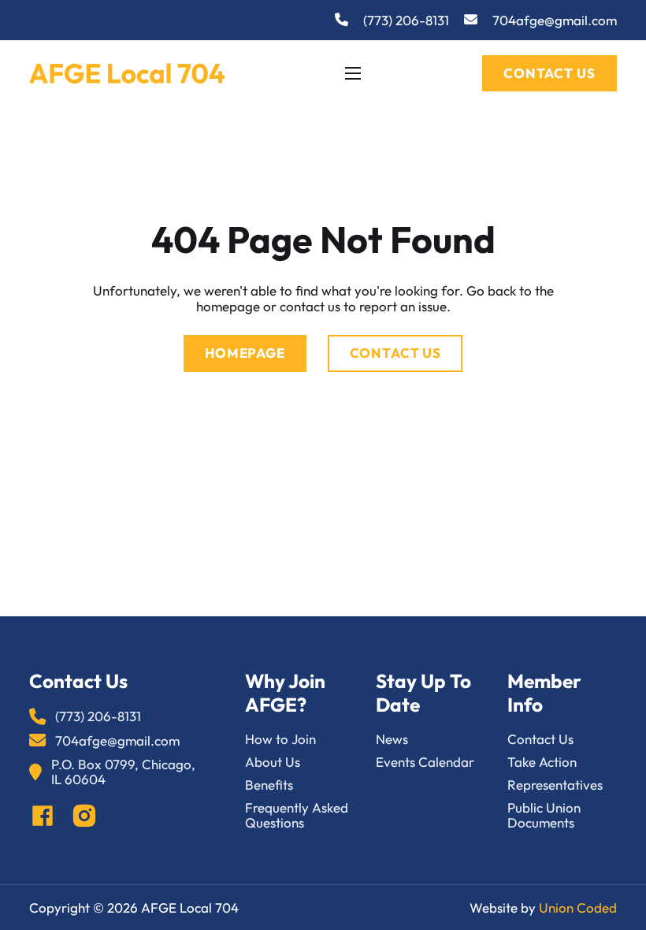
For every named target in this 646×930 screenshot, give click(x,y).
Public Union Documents (544, 815)
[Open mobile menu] (353, 73)
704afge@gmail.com (554, 20)
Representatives (555, 784)
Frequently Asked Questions (296, 815)
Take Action (542, 761)
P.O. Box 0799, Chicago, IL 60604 (123, 772)
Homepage (245, 352)
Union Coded (578, 907)
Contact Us (549, 73)
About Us (272, 761)
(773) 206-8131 (406, 20)
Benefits (269, 784)
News (392, 738)
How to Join (280, 738)
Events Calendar (425, 761)
